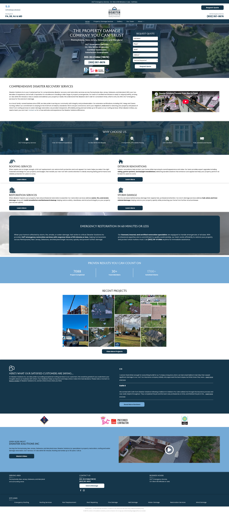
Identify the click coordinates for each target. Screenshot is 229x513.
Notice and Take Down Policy (124, 508)
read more (209, 377)
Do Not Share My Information (100, 508)
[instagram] (83, 490)
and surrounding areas (16, 482)
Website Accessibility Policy (137, 508)
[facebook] (80, 490)
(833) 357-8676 (215, 16)
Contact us (32, 110)
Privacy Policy (88, 508)
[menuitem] (87, 21)
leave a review (14, 381)
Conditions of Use (112, 508)
